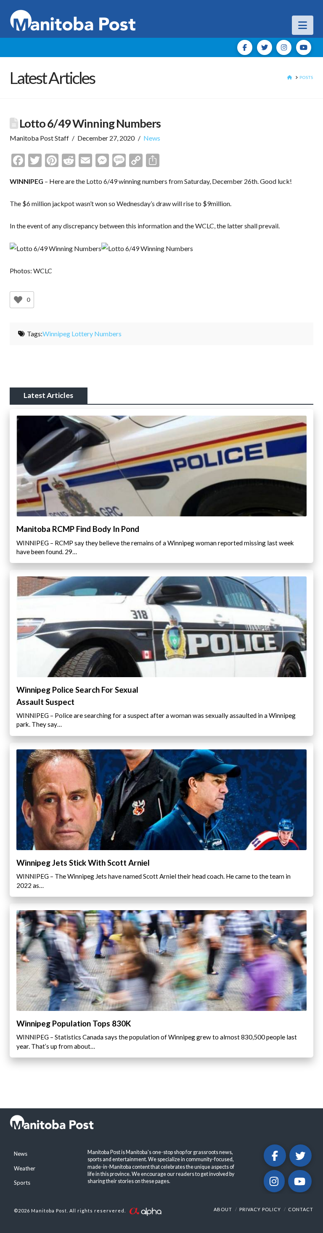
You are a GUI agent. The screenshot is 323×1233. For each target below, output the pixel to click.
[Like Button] (18, 299)
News (151, 138)
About (223, 1209)
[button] (302, 25)
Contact (300, 1209)
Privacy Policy (260, 1209)
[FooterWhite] (145, 1210)
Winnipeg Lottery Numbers (82, 334)
